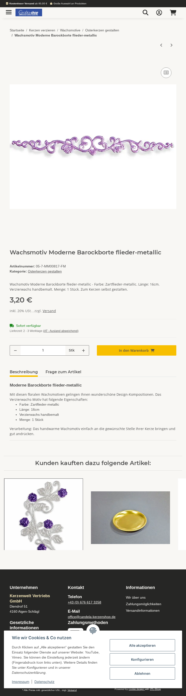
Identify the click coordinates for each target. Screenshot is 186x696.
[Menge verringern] (15, 350)
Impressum (20, 682)
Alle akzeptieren (142, 645)
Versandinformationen (143, 610)
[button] (145, 12)
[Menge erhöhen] (83, 350)
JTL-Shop (155, 689)
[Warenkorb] (173, 12)
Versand (49, 311)
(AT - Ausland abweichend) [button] (60, 331)
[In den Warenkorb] (13, 61)
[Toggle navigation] (9, 10)
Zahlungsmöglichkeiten (143, 604)
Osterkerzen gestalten (45, 271)
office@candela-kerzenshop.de (92, 617)
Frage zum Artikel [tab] (63, 372)
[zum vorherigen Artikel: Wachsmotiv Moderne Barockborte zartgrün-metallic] (161, 45)
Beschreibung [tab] (24, 372)
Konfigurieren (142, 659)
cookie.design (137, 689)
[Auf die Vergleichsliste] (166, 72)
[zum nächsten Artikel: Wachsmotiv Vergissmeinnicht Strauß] (171, 45)
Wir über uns (136, 597)
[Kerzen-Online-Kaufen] (29, 12)
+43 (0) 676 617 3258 (84, 602)
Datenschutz (44, 682)
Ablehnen (142, 673)
